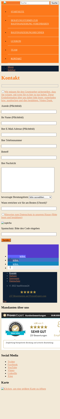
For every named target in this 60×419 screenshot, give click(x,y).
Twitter (11, 361)
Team (14, 50)
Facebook (13, 364)
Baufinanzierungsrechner (27, 32)
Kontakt (16, 58)
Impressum (14, 278)
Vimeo (11, 370)
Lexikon (16, 41)
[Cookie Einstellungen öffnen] (25, 416)
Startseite (17, 11)
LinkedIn (12, 373)
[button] (17, 256)
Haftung (13, 276)
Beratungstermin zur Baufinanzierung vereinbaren (30, 22)
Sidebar (11, 70)
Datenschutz (14, 281)
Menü (11, 67)
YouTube (12, 367)
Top (4, 301)
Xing (10, 376)
